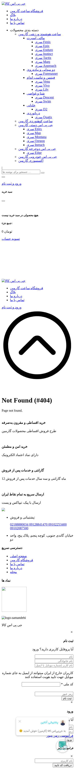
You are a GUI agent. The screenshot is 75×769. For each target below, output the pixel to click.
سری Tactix (43, 58)
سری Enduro (44, 50)
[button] (3, 177)
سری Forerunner (46, 73)
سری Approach (45, 65)
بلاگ (13, 15)
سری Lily (42, 89)
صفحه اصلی (18, 556)
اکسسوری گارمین (30, 160)
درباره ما (16, 19)
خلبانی (31, 105)
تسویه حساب (11, 239)
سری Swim (43, 101)
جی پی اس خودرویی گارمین (37, 156)
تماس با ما (17, 23)
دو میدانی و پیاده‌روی (41, 69)
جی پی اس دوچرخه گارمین (37, 149)
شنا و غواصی (36, 93)
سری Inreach (36, 145)
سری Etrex (34, 129)
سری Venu (42, 81)
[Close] (3, 201)
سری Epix (42, 46)
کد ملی (67, 684)
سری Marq (42, 62)
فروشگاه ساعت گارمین (26, 11)
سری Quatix (43, 117)
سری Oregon (36, 141)
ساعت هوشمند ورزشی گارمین (39, 34)
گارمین (15, 560)
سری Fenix (43, 42)
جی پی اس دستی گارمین (35, 125)
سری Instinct (44, 54)
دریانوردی (33, 113)
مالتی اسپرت (36, 38)
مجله (13, 572)
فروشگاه (27, 560)
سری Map (34, 133)
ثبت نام (67, 698)
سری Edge (34, 153)
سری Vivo (42, 85)
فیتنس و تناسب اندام (41, 77)
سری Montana (36, 137)
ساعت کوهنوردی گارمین (35, 121)
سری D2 (41, 109)
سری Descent (44, 97)
